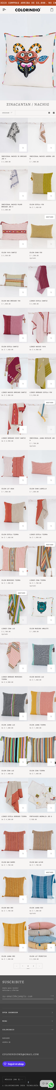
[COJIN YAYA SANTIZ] (14, 231)
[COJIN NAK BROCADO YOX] (14, 279)
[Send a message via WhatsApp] (51, 1084)
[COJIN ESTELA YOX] (42, 183)
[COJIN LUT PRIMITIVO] (42, 935)
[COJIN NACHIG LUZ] (42, 655)
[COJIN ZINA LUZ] (14, 749)
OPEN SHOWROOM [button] (10, 1012)
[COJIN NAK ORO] (14, 886)
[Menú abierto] (6, 10)
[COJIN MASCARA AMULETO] (42, 607)
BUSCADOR (6, 1038)
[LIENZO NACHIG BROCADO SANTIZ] (14, 371)
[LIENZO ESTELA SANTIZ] (42, 279)
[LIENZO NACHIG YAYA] (42, 325)
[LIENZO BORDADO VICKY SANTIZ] (14, 417)
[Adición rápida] (51, 196)
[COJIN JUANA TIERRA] (42, 703)
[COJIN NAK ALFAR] (42, 841)
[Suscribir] (51, 995)
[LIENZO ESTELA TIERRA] (42, 513)
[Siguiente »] (39, 966)
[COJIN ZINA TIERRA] (42, 749)
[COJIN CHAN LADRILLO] (42, 467)
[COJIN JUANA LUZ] (14, 703)
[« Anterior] (17, 966)
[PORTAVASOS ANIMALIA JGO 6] (42, 795)
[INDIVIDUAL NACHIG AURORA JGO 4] (42, 135)
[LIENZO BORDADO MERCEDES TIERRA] (14, 655)
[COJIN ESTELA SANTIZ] (14, 325)
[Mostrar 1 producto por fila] (49, 112)
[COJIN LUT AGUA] (14, 467)
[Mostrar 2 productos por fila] (54, 112)
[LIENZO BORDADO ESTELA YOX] (42, 371)
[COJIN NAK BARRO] (14, 841)
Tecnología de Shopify (39, 1085)
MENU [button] (4, 1021)
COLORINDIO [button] (8, 1030)
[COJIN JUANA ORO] (14, 935)
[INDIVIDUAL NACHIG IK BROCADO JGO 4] (14, 135)
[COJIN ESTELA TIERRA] (14, 513)
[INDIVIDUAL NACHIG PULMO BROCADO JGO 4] (14, 183)
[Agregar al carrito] (23, 148)
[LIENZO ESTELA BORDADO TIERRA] (14, 795)
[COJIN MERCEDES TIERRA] (14, 559)
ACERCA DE (6, 1042)
